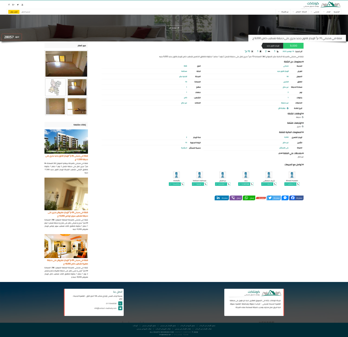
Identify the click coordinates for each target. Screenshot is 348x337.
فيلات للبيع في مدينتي (144, 329)
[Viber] (233, 198)
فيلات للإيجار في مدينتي (183, 329)
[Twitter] (270, 198)
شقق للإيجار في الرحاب (207, 326)
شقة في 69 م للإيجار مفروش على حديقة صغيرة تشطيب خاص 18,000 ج (67, 262)
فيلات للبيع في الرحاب (163, 329)
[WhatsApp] (246, 198)
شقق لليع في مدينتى (149, 326)
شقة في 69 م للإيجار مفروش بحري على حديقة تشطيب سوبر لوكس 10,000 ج (68, 214)
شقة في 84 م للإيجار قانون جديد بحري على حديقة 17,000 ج (66, 157)
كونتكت (135, 326)
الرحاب (258, 303)
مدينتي (265, 303)
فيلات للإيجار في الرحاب (203, 329)
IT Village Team (180, 334)
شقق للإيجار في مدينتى (168, 326)
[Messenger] (285, 198)
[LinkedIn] (218, 198)
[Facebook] (293, 198)
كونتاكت (273, 300)
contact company (182, 332)
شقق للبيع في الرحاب (187, 326)
